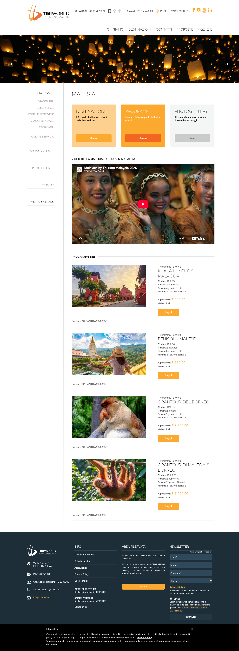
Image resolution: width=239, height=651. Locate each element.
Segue (93, 138)
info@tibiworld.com (42, 597)
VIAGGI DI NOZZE (42, 120)
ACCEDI (143, 587)
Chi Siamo (115, 29)
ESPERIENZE (45, 107)
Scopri (143, 138)
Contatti (164, 29)
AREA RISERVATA (42, 136)
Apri (192, 138)
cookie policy (144, 637)
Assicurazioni (81, 568)
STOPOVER (46, 127)
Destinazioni (139, 29)
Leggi (168, 312)
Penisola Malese (177, 339)
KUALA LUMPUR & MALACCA (176, 274)
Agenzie (205, 29)
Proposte (185, 29)
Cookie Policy (81, 581)
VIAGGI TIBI (46, 101)
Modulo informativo (84, 554)
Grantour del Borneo (184, 402)
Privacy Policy (81, 574)
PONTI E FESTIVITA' (41, 114)
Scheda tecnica (82, 561)
